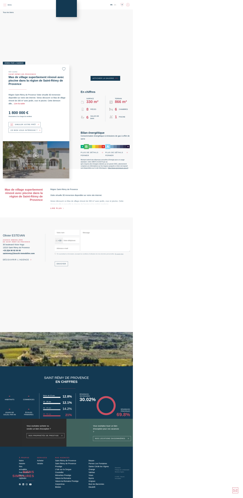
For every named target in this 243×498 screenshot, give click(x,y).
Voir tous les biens (22, 487)
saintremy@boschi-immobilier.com (17, 253)
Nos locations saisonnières (109, 438)
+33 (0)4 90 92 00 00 (11, 250)
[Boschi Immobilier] (66, 8)
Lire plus (55, 208)
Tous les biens (8, 12)
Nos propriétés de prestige (42, 438)
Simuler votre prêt (24, 124)
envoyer (61, 264)
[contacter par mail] (235, 490)
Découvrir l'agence (14, 260)
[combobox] (59, 240)
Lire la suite (13, 103)
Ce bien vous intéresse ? (23, 130)
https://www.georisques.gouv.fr (114, 168)
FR (112, 5)
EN (115, 5)
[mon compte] (128, 4)
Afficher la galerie (105, 78)
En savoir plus (117, 254)
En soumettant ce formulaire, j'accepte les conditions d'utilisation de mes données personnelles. (89, 254)
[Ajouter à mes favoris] (63, 69)
